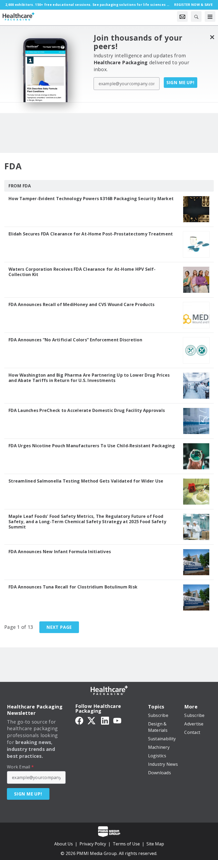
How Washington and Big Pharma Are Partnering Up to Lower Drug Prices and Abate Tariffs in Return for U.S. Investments (89, 377)
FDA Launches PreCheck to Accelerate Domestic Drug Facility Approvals (87, 410)
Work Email (20, 767)
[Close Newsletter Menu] (212, 37)
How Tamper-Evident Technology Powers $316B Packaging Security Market (91, 198)
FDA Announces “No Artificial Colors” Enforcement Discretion (75, 339)
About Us (63, 844)
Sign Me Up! (180, 82)
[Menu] (210, 16)
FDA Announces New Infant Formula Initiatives (60, 551)
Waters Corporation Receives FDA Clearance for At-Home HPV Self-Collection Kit (82, 271)
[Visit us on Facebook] (79, 720)
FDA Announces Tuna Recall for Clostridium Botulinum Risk (73, 587)
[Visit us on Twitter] (92, 720)
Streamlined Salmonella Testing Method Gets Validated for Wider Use (86, 481)
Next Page (59, 627)
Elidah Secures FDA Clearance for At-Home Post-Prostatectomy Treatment (91, 233)
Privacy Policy (92, 844)
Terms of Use (126, 844)
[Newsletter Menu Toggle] (182, 16)
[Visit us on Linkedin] (105, 720)
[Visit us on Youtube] (117, 720)
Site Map (155, 844)
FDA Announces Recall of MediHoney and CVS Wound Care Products (81, 304)
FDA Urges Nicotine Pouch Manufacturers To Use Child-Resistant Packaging (92, 445)
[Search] (196, 16)
